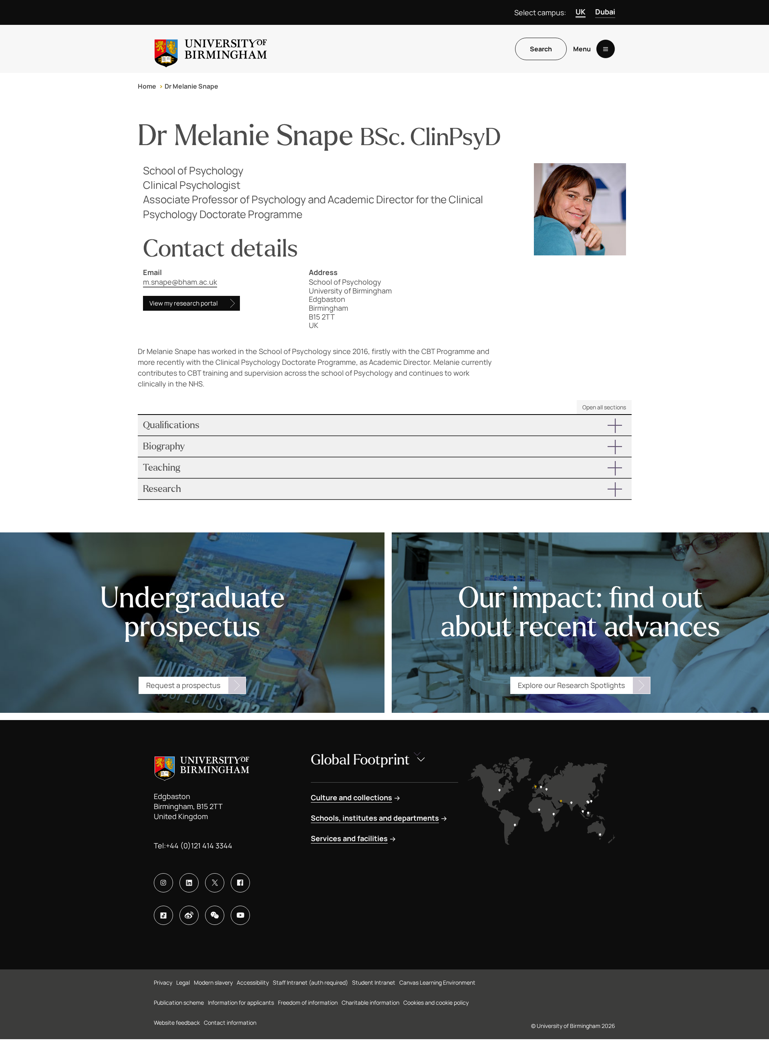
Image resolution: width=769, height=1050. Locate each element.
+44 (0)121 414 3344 (199, 845)
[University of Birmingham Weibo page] (189, 915)
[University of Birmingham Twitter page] (214, 882)
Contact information (230, 1022)
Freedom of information (308, 1002)
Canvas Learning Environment (437, 982)
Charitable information (370, 1002)
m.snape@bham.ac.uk (180, 282)
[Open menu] (605, 49)
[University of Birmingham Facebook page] (240, 882)
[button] (385, 425)
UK (581, 11)
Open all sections (604, 407)
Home (147, 86)
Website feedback (177, 1022)
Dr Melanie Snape (191, 86)
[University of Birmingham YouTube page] (240, 915)
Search (541, 49)
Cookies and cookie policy (436, 1002)
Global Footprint (360, 760)
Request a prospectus (183, 685)
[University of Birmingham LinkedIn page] (189, 882)
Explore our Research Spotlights (571, 685)
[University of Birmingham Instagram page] (163, 882)
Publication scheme (179, 1002)
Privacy (163, 982)
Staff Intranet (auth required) (310, 982)
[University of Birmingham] (211, 49)
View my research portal (183, 303)
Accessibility (253, 982)
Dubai (605, 11)
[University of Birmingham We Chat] (214, 915)
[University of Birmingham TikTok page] (163, 915)
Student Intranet (373, 982)
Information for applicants (241, 1002)
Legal (183, 982)
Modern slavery (213, 982)
